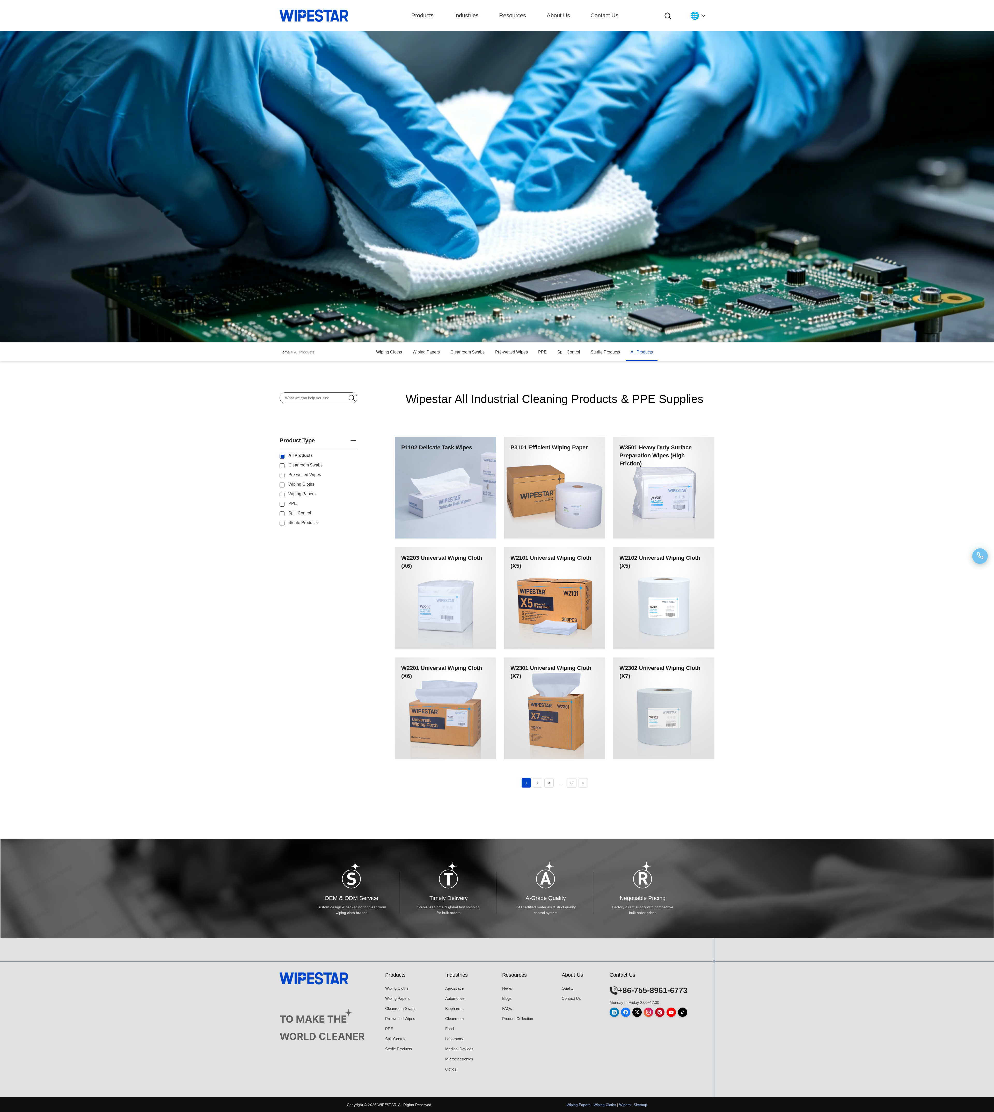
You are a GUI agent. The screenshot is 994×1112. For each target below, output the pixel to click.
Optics (450, 1069)
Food (449, 1028)
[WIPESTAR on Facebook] (625, 1012)
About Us (558, 15)
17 (572, 783)
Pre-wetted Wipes (511, 352)
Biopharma (454, 1008)
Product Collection (517, 1018)
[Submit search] (354, 397)
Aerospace (454, 988)
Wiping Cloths (389, 352)
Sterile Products (605, 352)
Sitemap (640, 1105)
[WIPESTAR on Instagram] (648, 1012)
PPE (542, 352)
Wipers (625, 1105)
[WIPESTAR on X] (637, 1012)
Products (422, 15)
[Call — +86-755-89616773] (980, 556)
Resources (512, 15)
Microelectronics (459, 1059)
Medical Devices (459, 1049)
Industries (466, 15)
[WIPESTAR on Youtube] (671, 1012)
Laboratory (454, 1039)
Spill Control (568, 352)
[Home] (314, 15)
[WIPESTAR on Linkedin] (614, 1012)
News (507, 988)
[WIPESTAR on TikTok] (682, 1012)
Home (285, 352)
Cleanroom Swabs (467, 352)
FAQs (507, 1008)
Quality (568, 988)
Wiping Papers (426, 352)
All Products (642, 352)
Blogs (507, 998)
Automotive (454, 998)
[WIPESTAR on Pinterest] (659, 1012)
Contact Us (604, 15)
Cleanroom (454, 1018)
